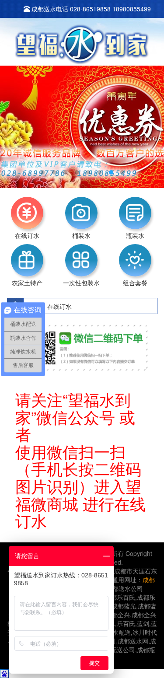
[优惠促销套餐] (82, 127)
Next (151, 120)
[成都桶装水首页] (82, 44)
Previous (13, 120)
